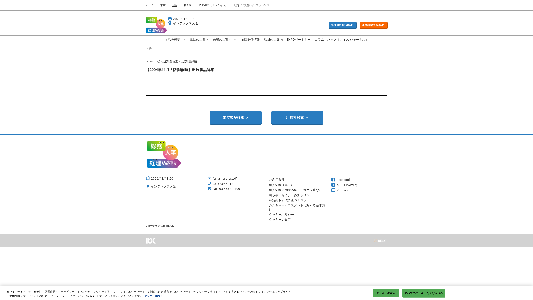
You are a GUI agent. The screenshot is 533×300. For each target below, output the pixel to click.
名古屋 (187, 5)
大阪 (174, 5)
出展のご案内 (199, 39)
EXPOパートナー (298, 39)
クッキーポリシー (155, 296)
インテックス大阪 (185, 23)
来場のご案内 (222, 39)
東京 (163, 5)
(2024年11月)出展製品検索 (162, 61)
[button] (343, 25)
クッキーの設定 (385, 293)
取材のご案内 (273, 39)
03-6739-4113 (223, 184)
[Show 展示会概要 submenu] (184, 39)
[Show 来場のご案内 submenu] (235, 39)
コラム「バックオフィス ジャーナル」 (342, 39)
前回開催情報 (250, 39)
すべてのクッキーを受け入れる (424, 293)
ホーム (150, 5)
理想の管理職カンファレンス (251, 5)
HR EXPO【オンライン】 (213, 5)
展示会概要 (172, 39)
